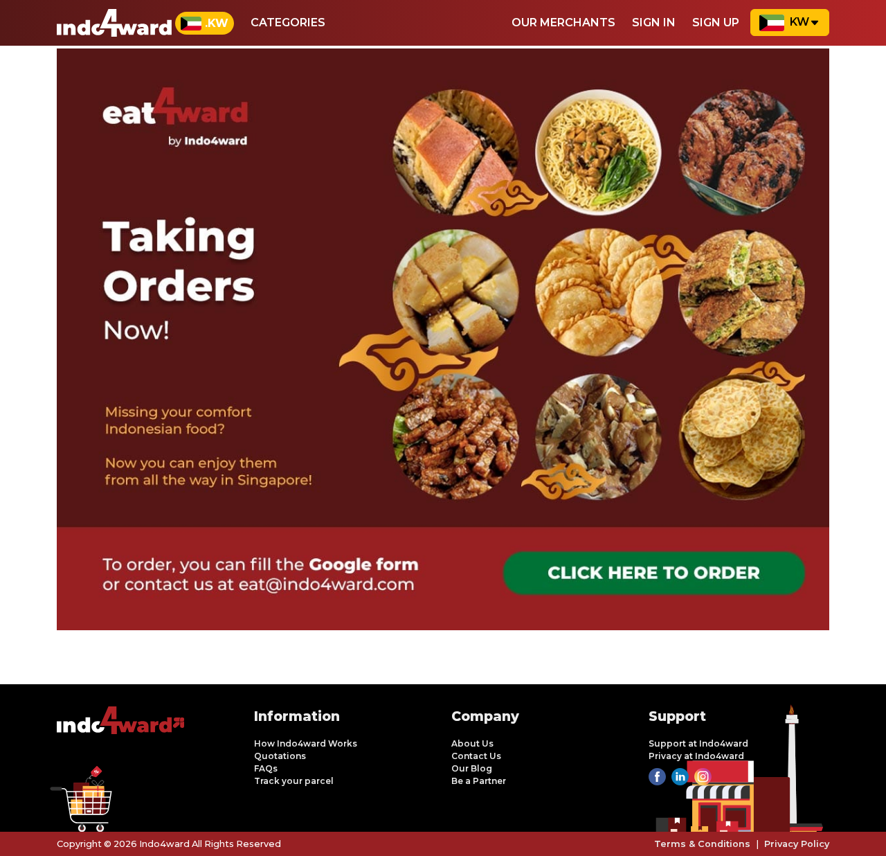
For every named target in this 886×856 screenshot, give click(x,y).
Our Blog (471, 768)
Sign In (654, 22)
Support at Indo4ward (698, 743)
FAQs (266, 768)
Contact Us (476, 756)
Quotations (280, 756)
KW (799, 21)
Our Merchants (563, 22)
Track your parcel (294, 781)
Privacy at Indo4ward (696, 756)
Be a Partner (478, 781)
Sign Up (715, 22)
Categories (288, 22)
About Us (472, 743)
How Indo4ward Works (305, 743)
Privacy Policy (796, 844)
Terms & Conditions (702, 844)
